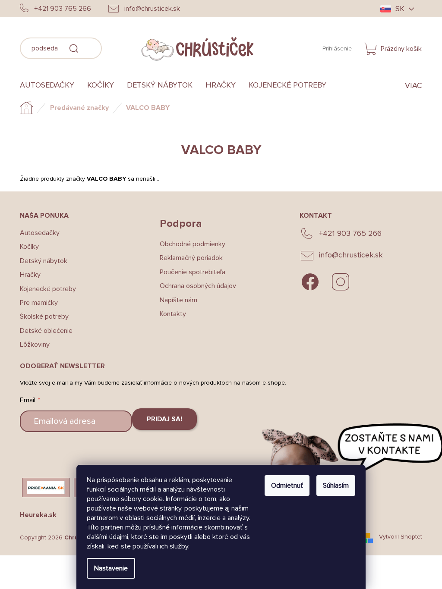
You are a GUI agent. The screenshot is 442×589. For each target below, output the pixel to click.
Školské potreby (41, 316)
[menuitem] (47, 85)
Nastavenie (108, 568)
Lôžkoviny (32, 344)
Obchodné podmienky (189, 244)
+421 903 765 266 (347, 233)
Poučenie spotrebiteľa (189, 272)
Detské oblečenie (43, 330)
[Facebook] (307, 282)
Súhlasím (333, 485)
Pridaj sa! (161, 419)
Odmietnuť (284, 485)
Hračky (27, 274)
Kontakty (169, 314)
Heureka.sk (35, 515)
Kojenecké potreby (45, 289)
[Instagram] (337, 282)
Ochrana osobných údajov (194, 286)
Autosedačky (37, 233)
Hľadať (112, 47)
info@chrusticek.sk (347, 255)
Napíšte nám (175, 300)
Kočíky (26, 246)
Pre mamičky (36, 302)
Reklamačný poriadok (187, 258)
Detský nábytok (40, 261)
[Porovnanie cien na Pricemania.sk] (43, 487)
